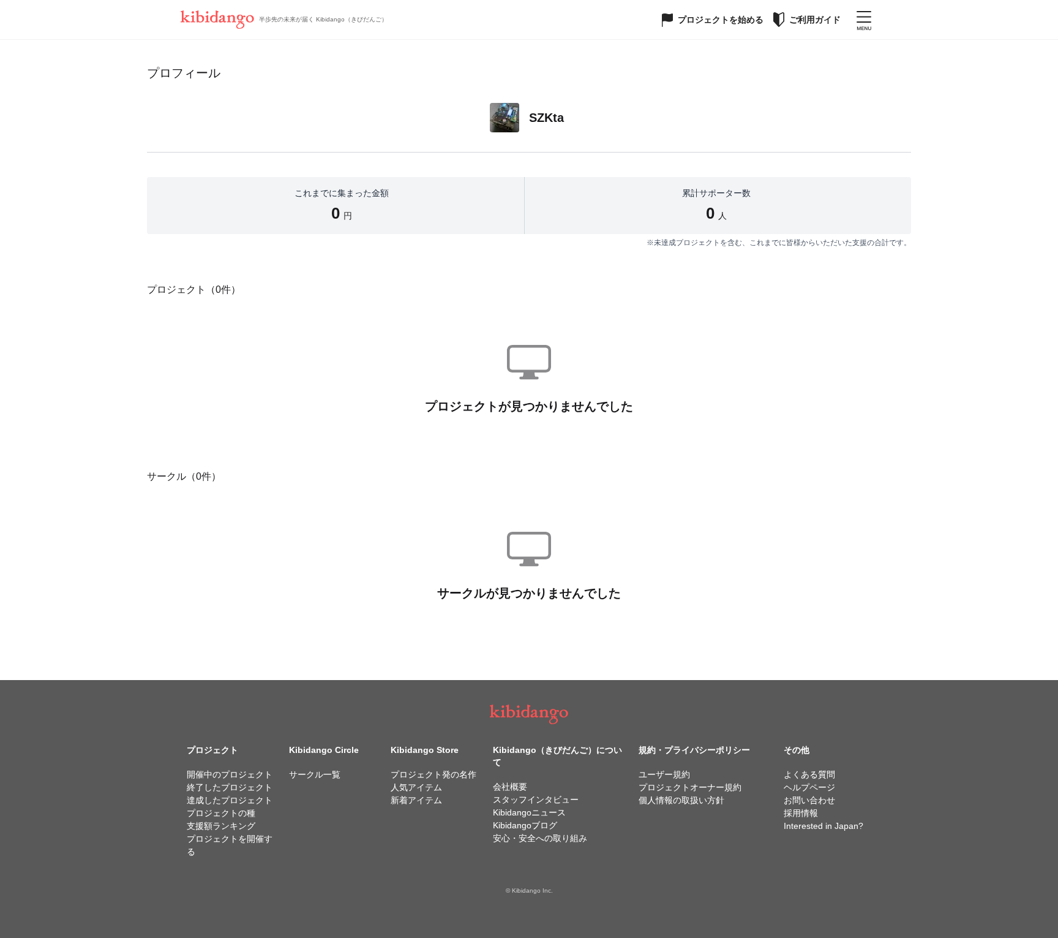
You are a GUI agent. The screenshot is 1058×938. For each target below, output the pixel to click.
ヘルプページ (809, 787)
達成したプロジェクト (229, 800)
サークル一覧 (314, 774)
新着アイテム (416, 800)
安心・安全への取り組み (540, 838)
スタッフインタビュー (536, 799)
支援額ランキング (221, 826)
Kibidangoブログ (525, 825)
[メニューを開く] (863, 20)
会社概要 (510, 787)
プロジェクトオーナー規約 (690, 787)
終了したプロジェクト (229, 787)
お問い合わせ (809, 800)
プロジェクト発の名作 (433, 774)
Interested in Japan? (823, 826)
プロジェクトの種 (221, 813)
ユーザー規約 (664, 774)
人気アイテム (416, 787)
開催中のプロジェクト (229, 774)
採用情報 (801, 813)
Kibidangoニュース (529, 812)
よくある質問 (809, 774)
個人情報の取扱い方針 (681, 800)
